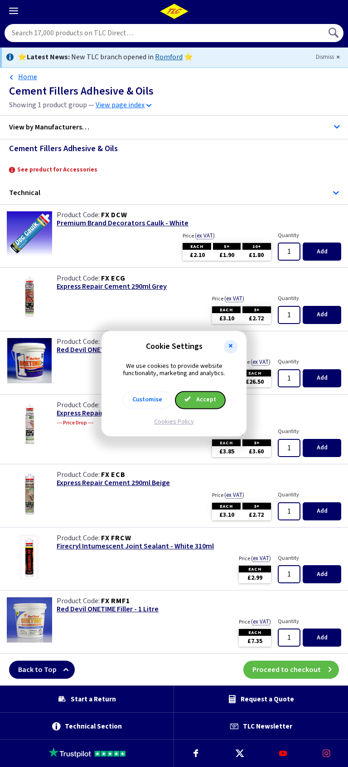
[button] (230, 346)
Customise (147, 399)
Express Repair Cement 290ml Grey (112, 286)
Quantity (288, 235)
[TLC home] (174, 11)
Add (322, 251)
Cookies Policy (174, 421)
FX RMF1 (115, 601)
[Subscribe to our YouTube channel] (282, 753)
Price (199, 236)
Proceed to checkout (286, 670)
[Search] (334, 33)
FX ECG (113, 278)
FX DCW (114, 215)
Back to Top (37, 670)
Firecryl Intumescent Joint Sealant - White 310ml (135, 546)
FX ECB (113, 475)
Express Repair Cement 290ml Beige (113, 483)
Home (27, 77)
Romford (169, 57)
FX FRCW (116, 538)
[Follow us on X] (239, 753)
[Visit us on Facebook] (196, 753)
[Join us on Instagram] (326, 753)
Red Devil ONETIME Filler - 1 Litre (108, 609)
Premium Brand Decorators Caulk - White (122, 223)
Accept (205, 399)
